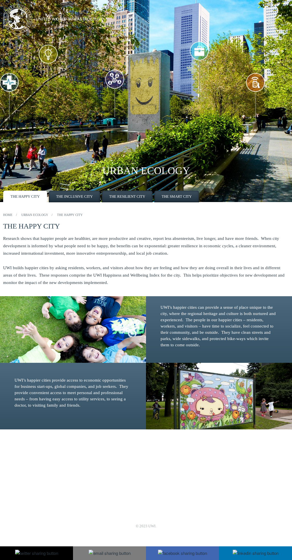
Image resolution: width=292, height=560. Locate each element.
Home (8, 215)
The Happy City (25, 196)
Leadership (99, 471)
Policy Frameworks (180, 494)
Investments (174, 486)
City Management (179, 478)
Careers (96, 494)
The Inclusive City (74, 196)
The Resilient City (127, 196)
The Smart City (177, 196)
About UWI (99, 463)
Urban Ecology (177, 471)
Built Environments (181, 463)
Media (95, 478)
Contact (96, 486)
